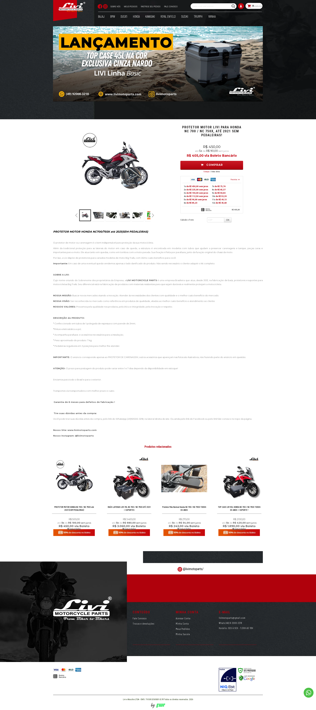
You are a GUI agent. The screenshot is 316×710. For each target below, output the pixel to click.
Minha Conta (182, 623)
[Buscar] (233, 6)
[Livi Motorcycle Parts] (72, 7)
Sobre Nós (115, 6)
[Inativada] (227, 680)
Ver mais (74, 521)
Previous (76, 215)
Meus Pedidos (130, 6)
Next (153, 214)
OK (227, 219)
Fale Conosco (140, 618)
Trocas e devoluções (143, 623)
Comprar (214, 164)
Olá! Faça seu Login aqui (241, 7)
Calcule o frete (187, 220)
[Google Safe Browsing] (247, 678)
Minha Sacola (183, 634)
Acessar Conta (183, 618)
